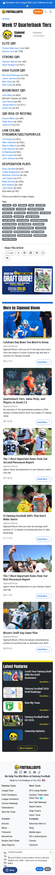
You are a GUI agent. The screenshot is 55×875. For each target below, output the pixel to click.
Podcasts (6, 832)
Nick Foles (7, 85)
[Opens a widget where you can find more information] (10, 870)
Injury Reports (8, 845)
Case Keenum (8, 149)
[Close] (50, 852)
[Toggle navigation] (50, 11)
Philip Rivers (7, 121)
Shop (31, 828)
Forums (32, 840)
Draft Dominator (9, 795)
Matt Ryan (7, 81)
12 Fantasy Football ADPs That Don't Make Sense (24, 517)
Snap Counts (35, 811)
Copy (10, 253)
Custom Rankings (10, 803)
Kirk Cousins (7, 155)
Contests (33, 845)
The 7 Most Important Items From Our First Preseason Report (25, 577)
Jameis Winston (9, 105)
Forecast (6, 205)
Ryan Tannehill (8, 169)
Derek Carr (7, 108)
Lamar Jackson (9, 78)
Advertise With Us (37, 823)
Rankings (22, 205)
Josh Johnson (8, 158)
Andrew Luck (8, 51)
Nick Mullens (8, 185)
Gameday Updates (35, 731)
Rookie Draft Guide (10, 840)
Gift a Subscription (38, 836)
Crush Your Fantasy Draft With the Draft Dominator (38, 674)
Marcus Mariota (9, 145)
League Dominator (10, 799)
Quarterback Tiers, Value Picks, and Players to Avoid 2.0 (24, 400)
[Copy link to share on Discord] (7, 258)
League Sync (8, 790)
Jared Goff (7, 125)
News (4, 828)
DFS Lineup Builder (38, 790)
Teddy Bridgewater (11, 172)
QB (14, 205)
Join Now (38, 11)
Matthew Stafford (11, 175)
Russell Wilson (9, 118)
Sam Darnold (8, 101)
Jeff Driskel (7, 178)
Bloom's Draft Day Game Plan (20, 633)
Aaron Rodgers (9, 65)
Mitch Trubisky (9, 235)
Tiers (31, 205)
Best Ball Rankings (37, 802)
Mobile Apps (35, 832)
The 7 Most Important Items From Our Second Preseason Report (25, 460)
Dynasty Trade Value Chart (39, 797)
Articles (5, 19)
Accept (39, 869)
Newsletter (7, 836)
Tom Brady (7, 139)
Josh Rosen (7, 188)
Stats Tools (34, 815)
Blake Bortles (8, 181)
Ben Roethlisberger (11, 75)
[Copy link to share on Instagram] (43, 253)
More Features (26, 748)
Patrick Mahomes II (11, 48)
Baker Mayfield (9, 142)
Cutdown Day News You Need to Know (26, 342)
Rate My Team (32, 702)
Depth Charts (35, 806)
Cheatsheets (8, 807)
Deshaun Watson (10, 61)
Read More (43, 362)
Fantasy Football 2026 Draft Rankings (37, 690)
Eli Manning (7, 152)
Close (47, 869)
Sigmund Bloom (19, 34)
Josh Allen (7, 95)
